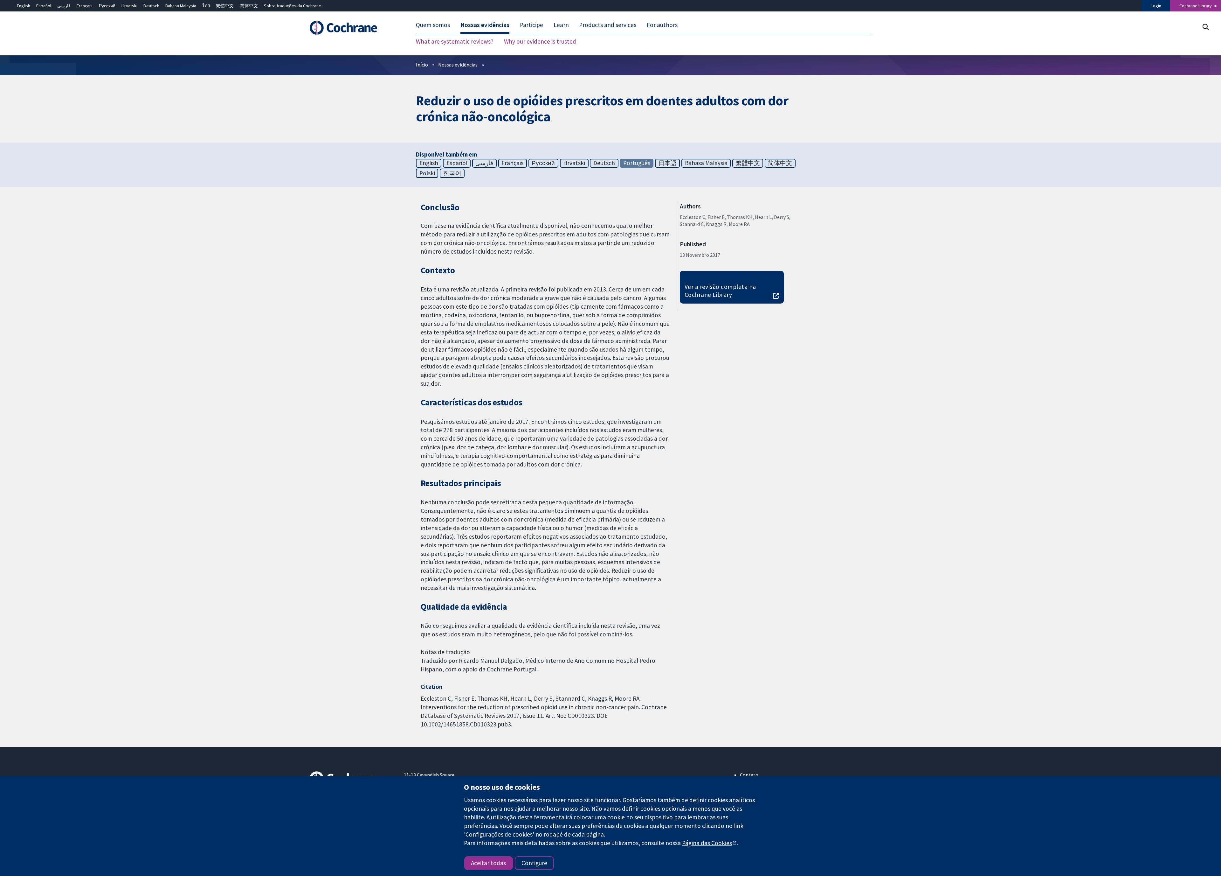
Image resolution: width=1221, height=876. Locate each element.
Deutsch (151, 6)
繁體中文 (225, 6)
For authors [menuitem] (662, 25)
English (23, 6)
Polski (427, 173)
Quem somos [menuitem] (433, 25)
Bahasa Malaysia (180, 6)
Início (422, 64)
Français (85, 6)
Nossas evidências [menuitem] (484, 25)
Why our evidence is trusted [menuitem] (540, 41)
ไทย (206, 6)
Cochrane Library (1195, 6)
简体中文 (249, 6)
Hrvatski (129, 6)
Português (636, 163)
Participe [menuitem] (531, 25)
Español (43, 6)
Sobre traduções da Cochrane (292, 6)
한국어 (452, 173)
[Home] (352, 28)
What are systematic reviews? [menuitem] (454, 41)
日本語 (668, 163)
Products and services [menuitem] (607, 25)
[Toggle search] (1206, 27)
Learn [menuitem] (561, 25)
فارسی (64, 6)
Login (1156, 6)
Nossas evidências (458, 64)
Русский (107, 6)
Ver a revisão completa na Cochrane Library (720, 290)
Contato (749, 775)
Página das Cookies (707, 843)
